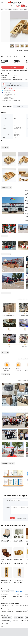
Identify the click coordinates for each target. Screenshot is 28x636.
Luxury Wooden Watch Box (21, 611)
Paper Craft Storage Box (7, 623)
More (2, 626)
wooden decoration (5, 594)
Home (2, 9)
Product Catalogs (19, 591)
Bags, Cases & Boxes (8, 9)
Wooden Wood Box (6, 620)
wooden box (15, 598)
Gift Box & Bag (15, 9)
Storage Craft (15, 620)
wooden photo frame (17, 596)
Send (12, 518)
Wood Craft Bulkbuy (19, 623)
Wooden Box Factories (6, 617)
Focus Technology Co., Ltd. (16, 630)
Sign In (3, 100)
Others (26, 598)
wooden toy (3, 596)
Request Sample (23, 70)
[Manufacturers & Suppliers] (14, 2)
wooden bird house (5, 598)
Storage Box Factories (18, 617)
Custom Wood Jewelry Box (7, 611)
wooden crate (16, 594)
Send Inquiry (13, 67)
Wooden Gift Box (23, 9)
